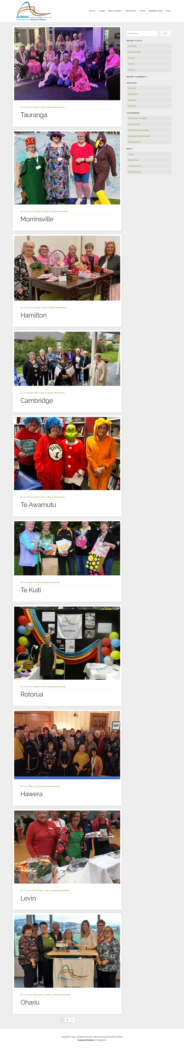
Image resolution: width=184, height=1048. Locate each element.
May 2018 (132, 106)
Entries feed (133, 160)
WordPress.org (134, 172)
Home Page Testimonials (138, 130)
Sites (168, 11)
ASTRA (142, 11)
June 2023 (132, 100)
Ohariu (29, 1002)
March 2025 (133, 94)
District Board (134, 124)
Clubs (102, 11)
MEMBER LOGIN (155, 11)
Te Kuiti (30, 590)
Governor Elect (134, 52)
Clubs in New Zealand (137, 118)
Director (131, 58)
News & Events (115, 11)
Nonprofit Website (85, 1040)
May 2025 (132, 88)
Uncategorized (134, 142)
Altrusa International (55, 107)
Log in (130, 154)
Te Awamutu (38, 504)
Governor (132, 46)
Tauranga (33, 115)
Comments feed (134, 166)
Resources (131, 11)
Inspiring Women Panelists (139, 136)
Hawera (31, 794)
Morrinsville (36, 219)
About (92, 11)
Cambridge (36, 400)
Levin (28, 898)
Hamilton (33, 315)
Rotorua (31, 694)
